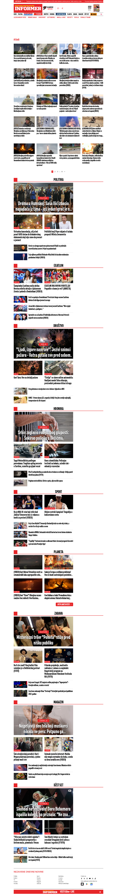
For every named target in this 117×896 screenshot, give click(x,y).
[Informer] (58, 8)
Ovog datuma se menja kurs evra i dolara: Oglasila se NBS (46, 389)
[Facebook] (82, 878)
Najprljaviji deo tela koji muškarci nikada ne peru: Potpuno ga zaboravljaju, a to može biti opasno (43, 729)
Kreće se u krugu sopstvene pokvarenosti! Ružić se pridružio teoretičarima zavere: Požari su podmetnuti (47, 247)
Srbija (43, 344)
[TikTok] (95, 878)
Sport (38, 876)
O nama (60, 878)
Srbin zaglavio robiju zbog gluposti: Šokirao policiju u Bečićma (43, 435)
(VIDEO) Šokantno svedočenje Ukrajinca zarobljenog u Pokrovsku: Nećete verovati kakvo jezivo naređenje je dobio (24, 132)
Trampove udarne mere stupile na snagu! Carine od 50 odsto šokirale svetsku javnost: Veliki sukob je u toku (33, 1)
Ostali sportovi (50, 508)
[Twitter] (84, 878)
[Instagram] (87, 878)
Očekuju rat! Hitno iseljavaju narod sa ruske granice (47, 107)
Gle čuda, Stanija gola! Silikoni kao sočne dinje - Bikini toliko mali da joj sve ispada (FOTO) (50, 858)
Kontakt (60, 880)
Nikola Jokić (61, 17)
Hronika (52, 14)
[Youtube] (90, 878)
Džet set (86, 14)
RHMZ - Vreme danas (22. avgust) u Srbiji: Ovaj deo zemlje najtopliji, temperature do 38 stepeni (49, 399)
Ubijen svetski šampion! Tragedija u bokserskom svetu (58, 513)
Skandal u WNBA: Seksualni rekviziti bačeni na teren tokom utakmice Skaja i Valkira (50, 533)
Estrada (43, 804)
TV (14, 880)
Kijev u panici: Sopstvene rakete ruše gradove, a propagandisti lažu (69, 157)
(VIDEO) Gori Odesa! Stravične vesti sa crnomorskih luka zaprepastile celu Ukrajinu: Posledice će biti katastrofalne (28, 573)
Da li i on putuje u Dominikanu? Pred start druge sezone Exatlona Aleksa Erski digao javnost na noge (48, 299)
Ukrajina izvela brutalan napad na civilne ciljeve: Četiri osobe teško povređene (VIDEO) (69, 83)
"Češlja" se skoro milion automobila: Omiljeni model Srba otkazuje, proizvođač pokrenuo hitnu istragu (58, 380)
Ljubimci (47, 750)
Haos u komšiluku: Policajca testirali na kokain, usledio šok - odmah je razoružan (57, 463)
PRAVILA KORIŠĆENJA (63, 883)
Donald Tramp (86, 17)
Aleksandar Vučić (20, 17)
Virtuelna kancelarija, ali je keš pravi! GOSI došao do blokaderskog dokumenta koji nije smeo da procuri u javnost (28, 236)
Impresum (61, 882)
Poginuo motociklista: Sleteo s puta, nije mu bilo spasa (45, 481)
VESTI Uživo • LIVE (67, 891)
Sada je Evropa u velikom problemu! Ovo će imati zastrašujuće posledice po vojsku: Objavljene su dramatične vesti (57, 573)
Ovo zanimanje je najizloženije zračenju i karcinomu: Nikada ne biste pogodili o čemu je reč (49, 767)
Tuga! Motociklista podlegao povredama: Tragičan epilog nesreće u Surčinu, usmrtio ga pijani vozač (28, 463)
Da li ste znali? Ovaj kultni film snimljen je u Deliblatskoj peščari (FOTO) (27, 668)
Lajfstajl (17, 750)
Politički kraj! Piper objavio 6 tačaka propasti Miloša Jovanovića (58, 233)
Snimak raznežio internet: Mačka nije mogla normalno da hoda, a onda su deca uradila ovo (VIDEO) (58, 757)
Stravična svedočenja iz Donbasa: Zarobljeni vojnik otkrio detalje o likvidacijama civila (23, 108)
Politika (20, 14)
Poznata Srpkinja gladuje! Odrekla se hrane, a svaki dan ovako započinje (82, 1)
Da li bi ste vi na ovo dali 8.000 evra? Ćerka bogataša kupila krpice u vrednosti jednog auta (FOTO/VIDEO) (49, 850)
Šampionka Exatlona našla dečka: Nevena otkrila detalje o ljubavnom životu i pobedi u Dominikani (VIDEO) (28, 289)
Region (47, 457)
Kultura (43, 632)
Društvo (46, 14)
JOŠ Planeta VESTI (63, 604)
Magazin (81, 14)
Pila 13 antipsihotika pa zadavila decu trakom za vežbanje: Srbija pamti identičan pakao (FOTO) (50, 473)
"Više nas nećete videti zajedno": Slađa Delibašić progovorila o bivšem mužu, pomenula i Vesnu (27, 840)
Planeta (69, 14)
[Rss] (93, 878)
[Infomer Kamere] (49, 8)
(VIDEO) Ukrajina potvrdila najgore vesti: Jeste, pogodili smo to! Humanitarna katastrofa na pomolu (24, 158)
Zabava (75, 14)
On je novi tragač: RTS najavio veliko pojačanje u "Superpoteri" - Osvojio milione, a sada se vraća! (48, 684)
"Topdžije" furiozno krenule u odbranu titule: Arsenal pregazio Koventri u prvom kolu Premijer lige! (50, 542)
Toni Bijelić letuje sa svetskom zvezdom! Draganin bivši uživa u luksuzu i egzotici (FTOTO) (56, 840)
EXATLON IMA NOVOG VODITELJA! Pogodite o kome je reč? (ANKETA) (57, 287)
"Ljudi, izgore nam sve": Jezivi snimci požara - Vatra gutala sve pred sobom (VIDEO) (43, 352)
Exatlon (16, 282)
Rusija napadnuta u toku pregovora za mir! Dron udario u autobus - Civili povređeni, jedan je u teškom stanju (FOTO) (92, 84)
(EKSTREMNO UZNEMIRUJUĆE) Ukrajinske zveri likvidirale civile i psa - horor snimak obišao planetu (46, 131)
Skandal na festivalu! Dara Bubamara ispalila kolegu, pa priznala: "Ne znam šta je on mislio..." (43, 812)
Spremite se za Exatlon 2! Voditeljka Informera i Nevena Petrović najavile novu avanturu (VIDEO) (48, 316)
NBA (15, 508)
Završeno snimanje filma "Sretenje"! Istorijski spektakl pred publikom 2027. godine (50, 692)
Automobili (48, 374)
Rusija (76, 17)
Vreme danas (32, 17)
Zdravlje (43, 721)
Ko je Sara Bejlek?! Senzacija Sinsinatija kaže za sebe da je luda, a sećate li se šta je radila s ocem (48, 525)
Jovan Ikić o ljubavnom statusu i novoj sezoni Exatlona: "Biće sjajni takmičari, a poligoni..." (49, 307)
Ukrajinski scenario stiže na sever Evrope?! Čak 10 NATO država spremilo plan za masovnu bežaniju (47, 83)
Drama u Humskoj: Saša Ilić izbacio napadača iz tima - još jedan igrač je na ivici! (43, 206)
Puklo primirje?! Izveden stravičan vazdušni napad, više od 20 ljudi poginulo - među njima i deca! (69, 108)
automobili (51, 17)
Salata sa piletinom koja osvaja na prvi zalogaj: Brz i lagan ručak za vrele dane (49, 775)
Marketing (60, 876)
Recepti (70, 17)
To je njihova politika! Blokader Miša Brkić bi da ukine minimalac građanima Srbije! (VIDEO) (48, 256)
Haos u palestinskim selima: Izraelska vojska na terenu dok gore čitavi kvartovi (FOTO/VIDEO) (92, 58)
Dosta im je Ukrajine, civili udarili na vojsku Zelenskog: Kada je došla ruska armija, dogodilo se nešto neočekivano (92, 159)
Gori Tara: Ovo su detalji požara (26, 377)
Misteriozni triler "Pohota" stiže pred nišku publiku (43, 640)
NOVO (15, 14)
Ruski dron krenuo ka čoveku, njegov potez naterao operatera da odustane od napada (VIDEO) (92, 108)
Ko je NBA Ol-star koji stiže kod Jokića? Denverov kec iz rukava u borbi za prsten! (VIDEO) (26, 515)
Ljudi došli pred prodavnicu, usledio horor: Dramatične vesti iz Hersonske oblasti (24, 83)
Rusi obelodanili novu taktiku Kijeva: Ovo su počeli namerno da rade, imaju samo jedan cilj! (24, 58)
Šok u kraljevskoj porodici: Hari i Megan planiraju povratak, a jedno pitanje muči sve (27, 757)
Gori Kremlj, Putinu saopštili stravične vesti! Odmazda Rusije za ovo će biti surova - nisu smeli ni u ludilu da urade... (69, 59)
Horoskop (42, 17)
